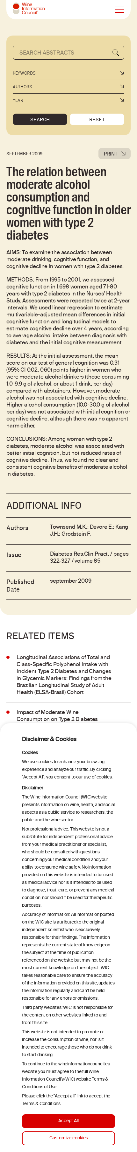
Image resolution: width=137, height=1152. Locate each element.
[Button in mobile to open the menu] (119, 9)
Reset (97, 119)
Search (40, 119)
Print (111, 153)
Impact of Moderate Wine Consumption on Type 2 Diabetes (57, 716)
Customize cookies (68, 1138)
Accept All (68, 1121)
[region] (68, 937)
